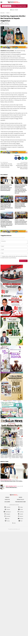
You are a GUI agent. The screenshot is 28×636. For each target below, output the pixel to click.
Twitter (21, 507)
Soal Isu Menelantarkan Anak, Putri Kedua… (12, 481)
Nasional (6, 479)
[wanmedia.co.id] (14, 2)
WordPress (21, 511)
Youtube (21, 518)
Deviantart (8, 516)
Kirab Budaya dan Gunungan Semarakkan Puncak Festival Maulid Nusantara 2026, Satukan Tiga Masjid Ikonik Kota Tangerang (7, 223)
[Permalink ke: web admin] (2, 23)
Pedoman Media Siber (20, 501)
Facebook (8, 507)
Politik (9, 479)
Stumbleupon (8, 511)
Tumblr (21, 509)
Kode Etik (7, 499)
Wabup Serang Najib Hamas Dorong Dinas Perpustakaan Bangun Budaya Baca (20, 205)
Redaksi (7, 497)
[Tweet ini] (19, 158)
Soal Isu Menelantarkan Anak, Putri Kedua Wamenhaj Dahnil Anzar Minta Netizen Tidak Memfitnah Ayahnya (6, 187)
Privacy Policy (20, 499)
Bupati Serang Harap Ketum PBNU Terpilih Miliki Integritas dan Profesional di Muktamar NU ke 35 (7, 206)
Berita (2, 479)
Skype (8, 518)
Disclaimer (7, 501)
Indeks (20, 497)
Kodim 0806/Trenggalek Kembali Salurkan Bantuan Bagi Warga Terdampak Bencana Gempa (21, 165)
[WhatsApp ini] (25, 158)
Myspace (21, 516)
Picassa (8, 520)
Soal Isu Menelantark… (12, 487)
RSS (14, 523)
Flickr (21, 520)
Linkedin (21, 514)
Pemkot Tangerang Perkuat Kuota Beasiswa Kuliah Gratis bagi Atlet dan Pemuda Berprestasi (21, 222)
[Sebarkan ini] (15, 158)
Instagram (8, 514)
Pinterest (8, 509)
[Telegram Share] (22, 158)
